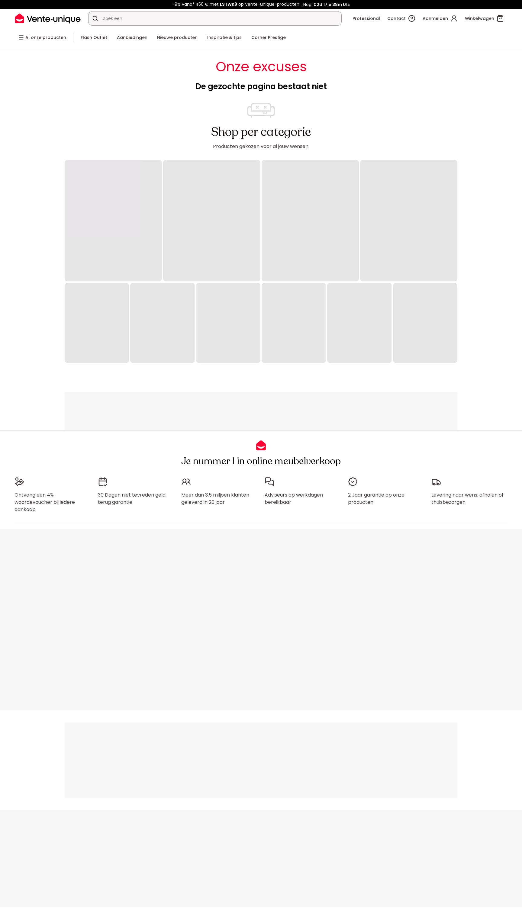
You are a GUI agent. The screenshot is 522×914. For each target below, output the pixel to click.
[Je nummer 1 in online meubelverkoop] (47, 18)
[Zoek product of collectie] (95, 18)
